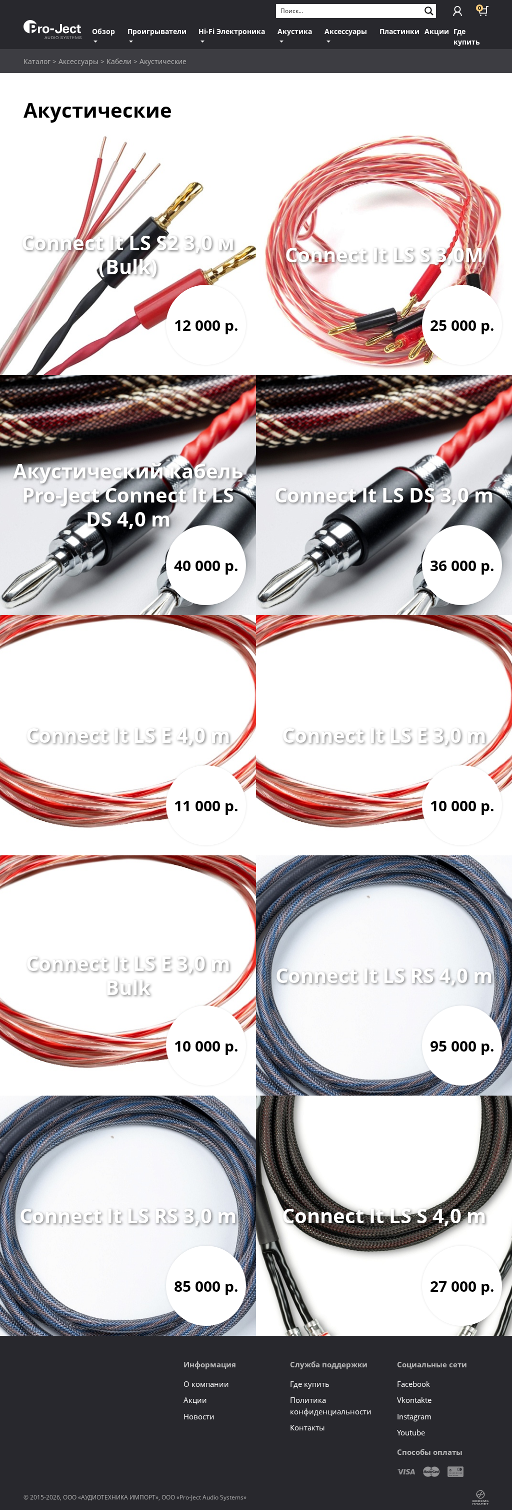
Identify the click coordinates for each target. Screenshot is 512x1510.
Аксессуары (345, 31)
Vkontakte (414, 1400)
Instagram (414, 1416)
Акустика (295, 31)
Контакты (307, 1427)
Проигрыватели (157, 31)
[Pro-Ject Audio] (53, 30)
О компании (206, 1384)
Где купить (467, 37)
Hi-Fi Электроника (231, 31)
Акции (436, 31)
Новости (199, 1416)
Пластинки (400, 31)
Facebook (413, 1384)
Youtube (411, 1432)
